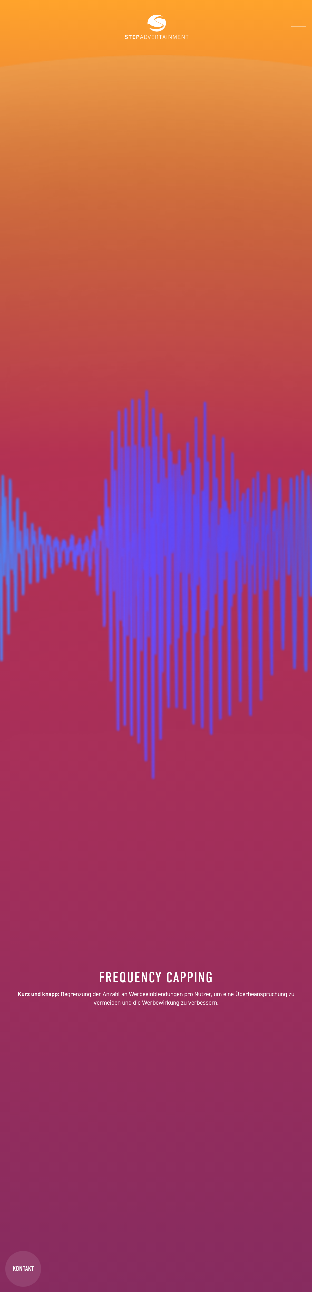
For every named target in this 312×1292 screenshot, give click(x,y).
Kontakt (23, 1268)
